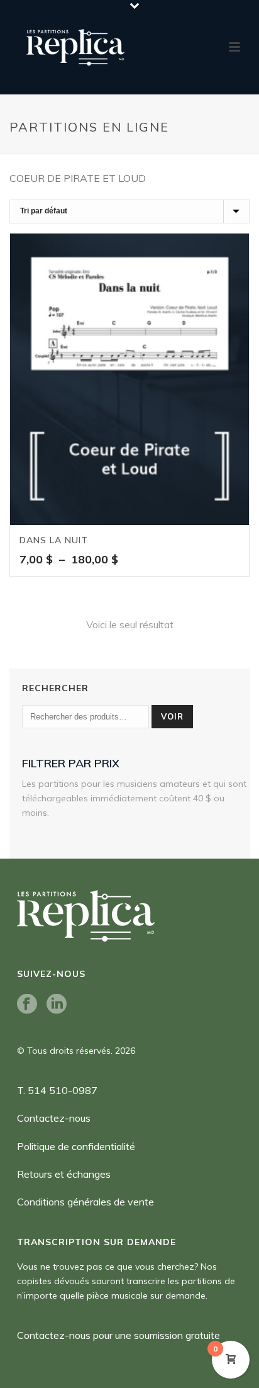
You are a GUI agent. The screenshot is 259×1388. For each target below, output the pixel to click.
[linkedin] (57, 1004)
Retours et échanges (64, 1174)
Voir (172, 716)
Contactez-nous (54, 1118)
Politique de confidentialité (76, 1146)
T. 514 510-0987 (57, 1090)
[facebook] (27, 1004)
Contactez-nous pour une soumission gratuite (118, 1335)
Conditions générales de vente (85, 1201)
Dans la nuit (53, 540)
